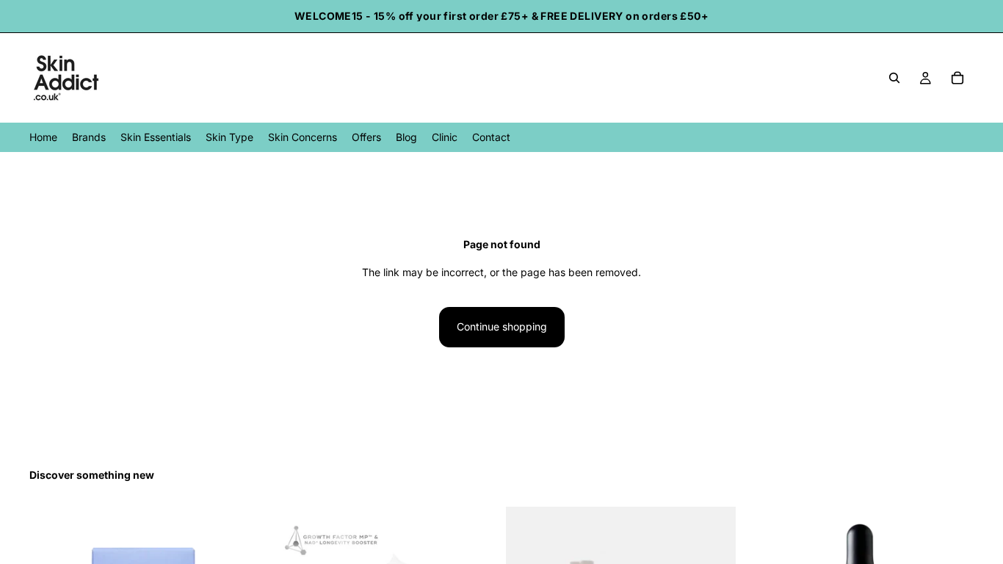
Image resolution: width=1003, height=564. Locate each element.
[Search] (894, 78)
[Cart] (957, 78)
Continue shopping (502, 326)
